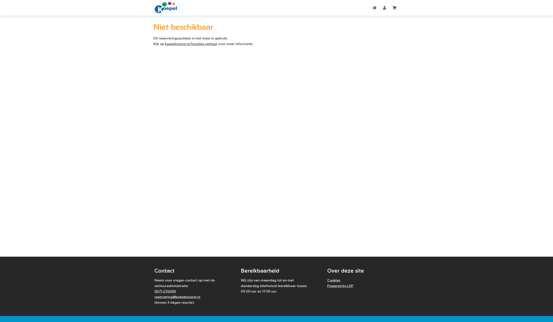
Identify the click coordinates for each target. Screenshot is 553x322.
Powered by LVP (340, 286)
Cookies (333, 280)
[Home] (166, 7)
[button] (384, 7)
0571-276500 (165, 291)
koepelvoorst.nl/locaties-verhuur (191, 44)
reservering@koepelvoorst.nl (177, 297)
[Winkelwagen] (394, 7)
